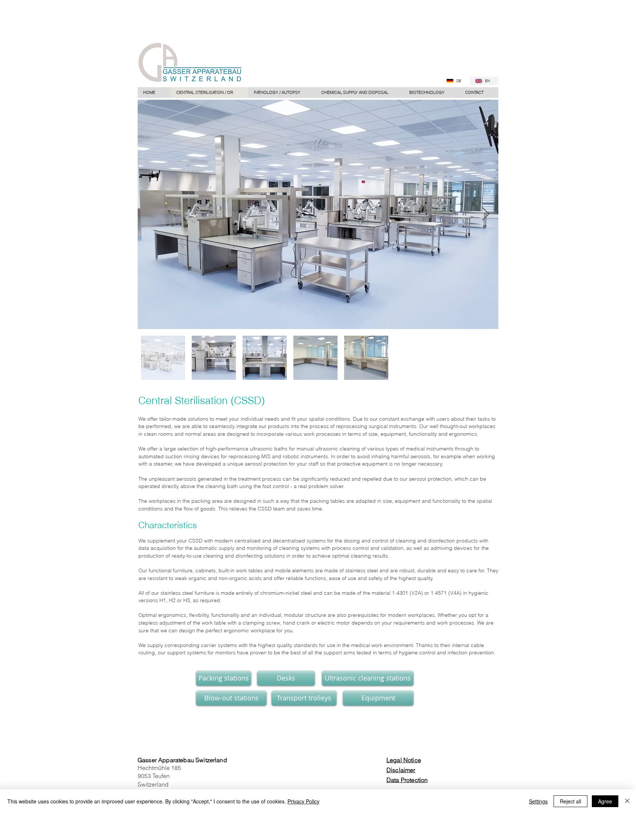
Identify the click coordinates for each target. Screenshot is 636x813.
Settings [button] (538, 801)
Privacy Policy (303, 801)
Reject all (570, 801)
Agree (605, 801)
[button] (281, 92)
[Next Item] (485, 214)
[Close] (627, 801)
